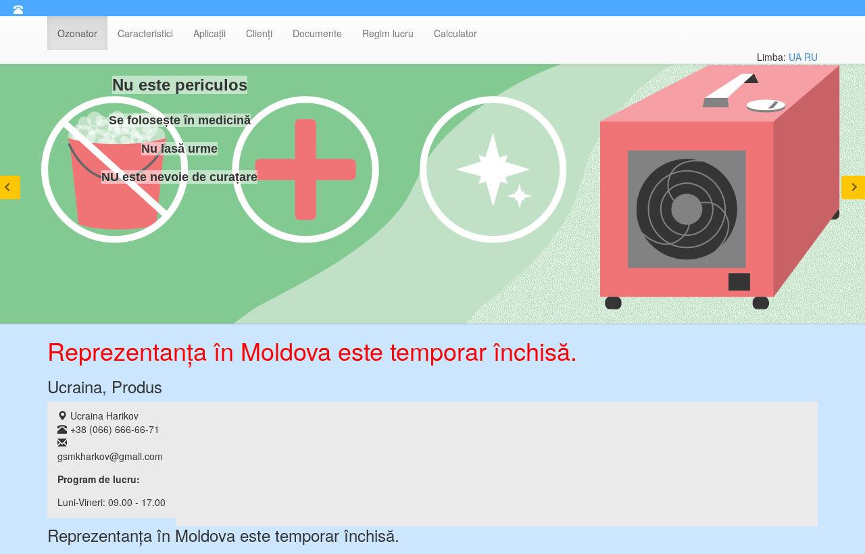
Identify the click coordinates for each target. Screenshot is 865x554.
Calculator (455, 33)
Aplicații (209, 33)
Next (853, 187)
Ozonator (77, 33)
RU (811, 57)
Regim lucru (388, 33)
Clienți (259, 33)
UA (795, 57)
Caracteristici (145, 33)
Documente (317, 33)
